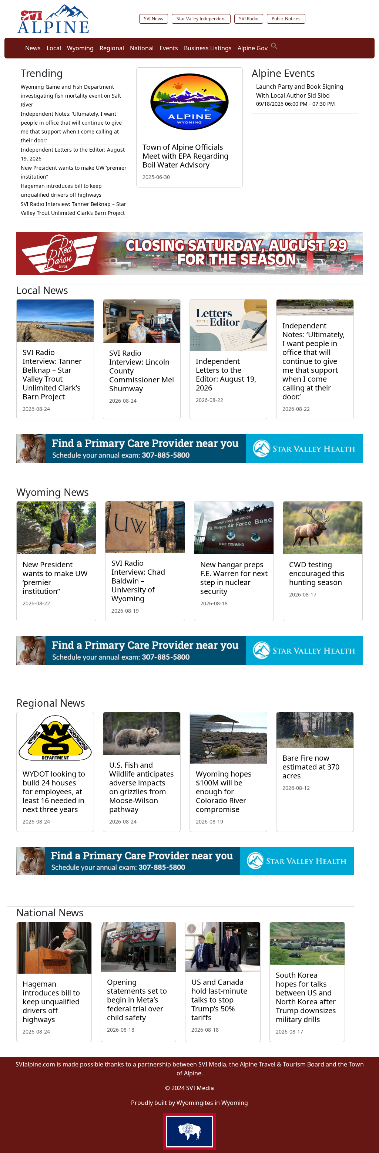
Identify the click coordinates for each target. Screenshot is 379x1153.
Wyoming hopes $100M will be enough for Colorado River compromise (224, 791)
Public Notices (286, 19)
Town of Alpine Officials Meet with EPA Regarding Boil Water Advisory (185, 156)
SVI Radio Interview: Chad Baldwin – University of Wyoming (138, 580)
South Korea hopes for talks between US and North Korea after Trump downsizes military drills (306, 997)
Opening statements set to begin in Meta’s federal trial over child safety (137, 999)
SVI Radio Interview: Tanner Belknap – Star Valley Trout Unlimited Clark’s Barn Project (52, 374)
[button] (274, 45)
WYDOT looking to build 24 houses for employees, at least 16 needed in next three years (54, 791)
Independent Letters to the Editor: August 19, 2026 (226, 374)
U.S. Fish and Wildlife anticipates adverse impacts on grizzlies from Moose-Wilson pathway (141, 787)
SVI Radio (248, 19)
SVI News (153, 19)
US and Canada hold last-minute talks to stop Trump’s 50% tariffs (219, 999)
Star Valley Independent (201, 19)
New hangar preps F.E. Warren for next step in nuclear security (234, 577)
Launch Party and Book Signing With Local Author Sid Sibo (299, 90)
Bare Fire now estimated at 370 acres (310, 767)
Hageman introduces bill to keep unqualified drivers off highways (51, 1001)
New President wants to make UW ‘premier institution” (55, 577)
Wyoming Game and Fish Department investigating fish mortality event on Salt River (71, 95)
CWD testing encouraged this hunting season (317, 573)
